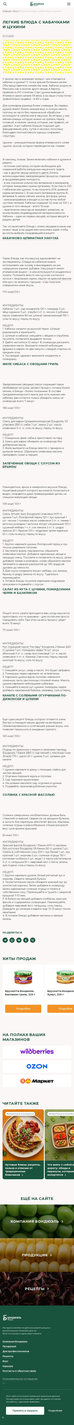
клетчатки (22, 166)
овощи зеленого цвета (34, 172)
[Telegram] (5, 940)
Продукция (9, 1346)
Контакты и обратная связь (19, 1371)
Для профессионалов (16, 1351)
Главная (7, 11)
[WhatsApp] (12, 940)
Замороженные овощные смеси (22, 384)
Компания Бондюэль (15, 1341)
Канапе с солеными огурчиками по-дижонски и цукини (35, 697)
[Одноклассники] (25, 940)
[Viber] (32, 940)
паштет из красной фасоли (54, 278)
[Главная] (37, 4)
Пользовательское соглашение (20, 1378)
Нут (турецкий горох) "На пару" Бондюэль (29, 646)
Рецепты (8, 1356)
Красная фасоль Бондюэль (19, 845)
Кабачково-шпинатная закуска (31, 238)
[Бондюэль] (12, 1317)
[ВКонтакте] (19, 940)
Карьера (8, 1366)
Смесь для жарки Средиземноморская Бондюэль (33, 421)
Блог (16, 11)
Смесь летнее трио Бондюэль (21, 513)
